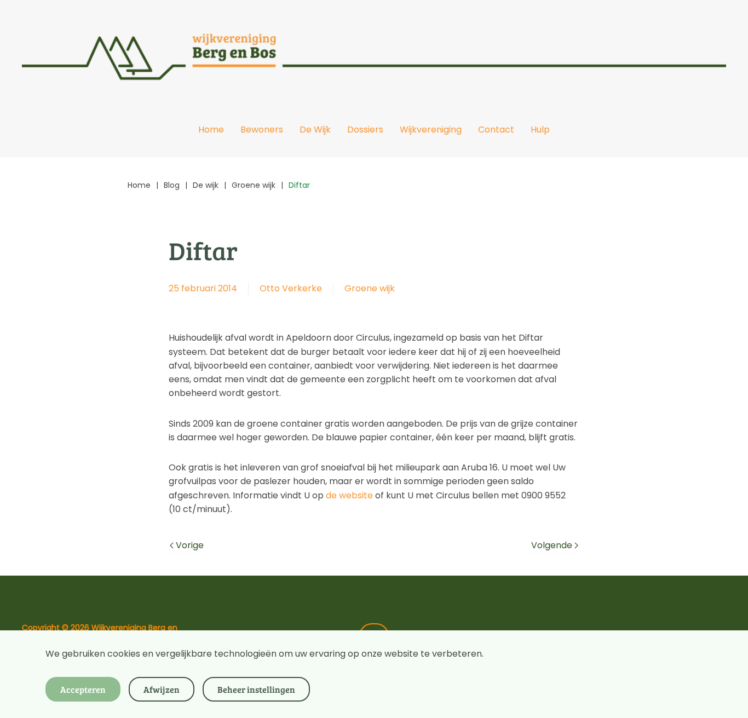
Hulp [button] (540, 129)
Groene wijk (369, 288)
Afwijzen (161, 689)
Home (211, 129)
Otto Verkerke (291, 288)
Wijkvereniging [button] (431, 129)
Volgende (551, 545)
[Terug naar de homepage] (374, 51)
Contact (496, 129)
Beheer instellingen (256, 689)
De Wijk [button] (315, 129)
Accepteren (83, 689)
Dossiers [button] (365, 129)
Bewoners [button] (261, 129)
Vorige (190, 545)
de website (349, 495)
